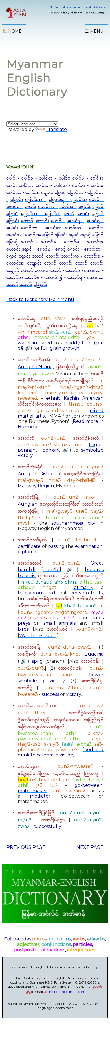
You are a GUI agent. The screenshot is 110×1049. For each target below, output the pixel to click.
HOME (12, 31)
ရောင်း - (74, 249)
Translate (56, 129)
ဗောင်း (83, 213)
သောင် (81, 263)
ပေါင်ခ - (29, 178)
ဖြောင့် (12, 213)
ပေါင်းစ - (62, 185)
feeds (75, 593)
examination (89, 546)
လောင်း (53, 256)
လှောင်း (65, 263)
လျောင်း (34, 263)
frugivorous (31, 593)
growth (70, 348)
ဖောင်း (30, 206)
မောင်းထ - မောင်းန (84, 228)
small (49, 623)
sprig (37, 661)
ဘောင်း (42, 220)
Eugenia (94, 654)
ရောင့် (60, 249)
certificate (29, 546)
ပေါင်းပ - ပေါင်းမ (88, 185)
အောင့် (12, 284)
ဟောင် (27, 270)
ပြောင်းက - (35, 199)
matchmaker (32, 790)
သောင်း (97, 263)
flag (93, 444)
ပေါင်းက (26, 185)
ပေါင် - (12, 178)
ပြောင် (60, 192)
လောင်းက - (71, 256)
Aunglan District (36, 473)
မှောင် (74, 235)
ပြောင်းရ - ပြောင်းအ (68, 199)
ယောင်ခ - (51, 242)
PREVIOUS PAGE (25, 847)
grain (55, 348)
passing (56, 546)
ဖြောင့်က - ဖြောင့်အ (41, 213)
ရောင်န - (45, 249)
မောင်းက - (31, 228)
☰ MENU (94, 31)
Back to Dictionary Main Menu (40, 299)
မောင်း (12, 228)
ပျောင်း (47, 192)
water (24, 343)
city (91, 523)
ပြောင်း (16, 199)
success (50, 694)
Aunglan (28, 504)
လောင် (38, 256)
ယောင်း (13, 249)
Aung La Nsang (35, 366)
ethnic (53, 398)
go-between (88, 785)
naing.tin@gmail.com (67, 991)
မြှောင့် (12, 242)
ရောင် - (28, 249)
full (45, 348)
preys (24, 623)
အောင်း (25, 284)
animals (67, 623)
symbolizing (31, 680)
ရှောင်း (24, 256)
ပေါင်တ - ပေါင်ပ (55, 178)
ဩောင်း (40, 284)
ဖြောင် (98, 206)
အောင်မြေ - (54, 277)
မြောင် (48, 235)
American (93, 398)
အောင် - (56, 270)
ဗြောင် (98, 213)
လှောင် (50, 263)
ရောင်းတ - (94, 249)
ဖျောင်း (84, 206)
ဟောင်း (41, 270)
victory (25, 455)
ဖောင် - (96, 199)
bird (50, 593)
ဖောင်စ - (14, 206)
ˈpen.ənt (50, 450)
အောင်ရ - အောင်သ (85, 277)
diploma (27, 551)
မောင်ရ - (95, 220)
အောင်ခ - (74, 270)
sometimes (91, 617)
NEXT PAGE (90, 847)
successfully (47, 826)
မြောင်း (61, 235)
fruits (97, 593)
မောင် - (58, 220)
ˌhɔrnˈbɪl (52, 569)
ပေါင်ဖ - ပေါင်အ (88, 178)
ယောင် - (29, 242)
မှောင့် (85, 235)
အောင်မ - (33, 277)
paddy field (78, 343)
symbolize (92, 450)
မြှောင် (98, 235)
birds (23, 629)
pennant (28, 450)
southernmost (67, 523)
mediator (40, 796)
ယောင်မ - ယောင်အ (84, 242)
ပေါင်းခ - (44, 185)
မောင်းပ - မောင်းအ (23, 235)
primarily (83, 587)
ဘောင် (27, 220)
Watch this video (37, 635)
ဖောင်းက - (48, 206)
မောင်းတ (53, 228)
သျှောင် (12, 270)
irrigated (42, 343)
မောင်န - (75, 220)
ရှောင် (11, 256)
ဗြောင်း (12, 220)
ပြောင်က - (76, 192)
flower (96, 674)
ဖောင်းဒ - (67, 206)
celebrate (47, 755)
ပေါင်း (11, 185)
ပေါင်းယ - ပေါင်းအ (23, 192)
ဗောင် (69, 213)
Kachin (71, 398)
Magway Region (36, 485)
